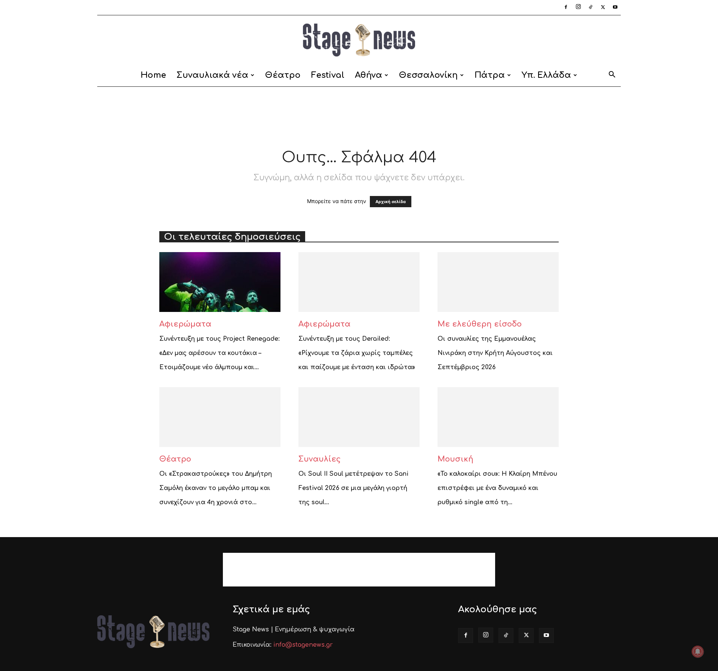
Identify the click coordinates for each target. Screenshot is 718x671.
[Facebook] (565, 7)
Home (153, 75)
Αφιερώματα (185, 324)
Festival (327, 75)
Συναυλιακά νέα (212, 75)
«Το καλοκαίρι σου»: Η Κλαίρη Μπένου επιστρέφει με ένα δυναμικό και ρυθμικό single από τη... (497, 488)
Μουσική (455, 459)
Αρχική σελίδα (390, 201)
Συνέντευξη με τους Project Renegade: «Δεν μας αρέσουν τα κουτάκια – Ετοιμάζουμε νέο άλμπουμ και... (219, 353)
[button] (612, 76)
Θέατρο (283, 75)
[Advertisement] (359, 112)
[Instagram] (578, 7)
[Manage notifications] (698, 652)
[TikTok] (590, 7)
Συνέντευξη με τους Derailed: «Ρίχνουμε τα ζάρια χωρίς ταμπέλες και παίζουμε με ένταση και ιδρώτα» (356, 353)
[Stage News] (359, 40)
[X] (602, 7)
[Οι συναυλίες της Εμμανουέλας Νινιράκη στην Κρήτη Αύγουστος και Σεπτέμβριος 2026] (498, 282)
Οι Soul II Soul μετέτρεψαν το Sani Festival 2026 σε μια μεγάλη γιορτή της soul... (353, 488)
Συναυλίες (319, 459)
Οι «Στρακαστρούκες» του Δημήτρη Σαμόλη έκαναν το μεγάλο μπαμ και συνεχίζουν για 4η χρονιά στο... (215, 488)
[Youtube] (615, 7)
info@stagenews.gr (303, 644)
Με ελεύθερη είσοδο (480, 324)
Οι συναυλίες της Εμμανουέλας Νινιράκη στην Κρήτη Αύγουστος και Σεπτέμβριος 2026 (495, 353)
